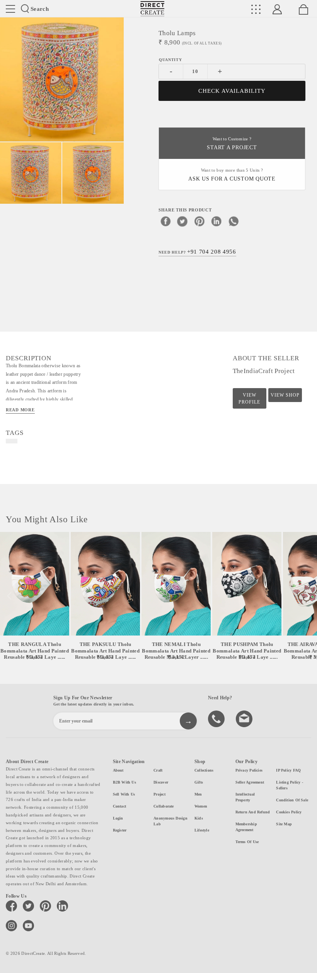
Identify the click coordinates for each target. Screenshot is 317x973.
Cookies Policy (289, 812)
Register (120, 830)
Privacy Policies (249, 770)
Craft (157, 770)
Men (198, 794)
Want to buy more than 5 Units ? (232, 175)
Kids (198, 818)
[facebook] (165, 221)
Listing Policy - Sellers (289, 785)
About (118, 770)
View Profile (249, 398)
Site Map (284, 824)
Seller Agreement (249, 782)
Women (200, 806)
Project (159, 794)
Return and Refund (252, 812)
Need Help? (197, 252)
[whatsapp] (233, 221)
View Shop (285, 395)
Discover (160, 782)
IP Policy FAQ (288, 770)
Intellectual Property (245, 797)
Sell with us (124, 794)
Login (118, 818)
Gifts (198, 782)
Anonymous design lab (170, 821)
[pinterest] (199, 221)
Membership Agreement (246, 827)
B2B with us (124, 782)
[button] (308, 596)
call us (217, 718)
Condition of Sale (292, 800)
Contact (119, 806)
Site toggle (10, 9)
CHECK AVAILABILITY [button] (232, 91)
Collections (203, 770)
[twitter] (182, 221)
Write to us (245, 718)
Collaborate (163, 806)
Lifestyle (201, 830)
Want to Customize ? (232, 143)
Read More (20, 409)
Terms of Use (247, 842)
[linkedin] (216, 221)
